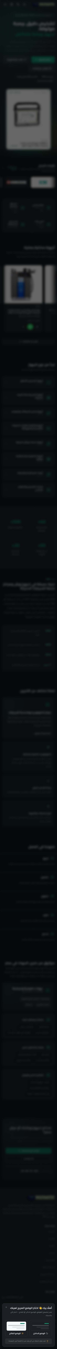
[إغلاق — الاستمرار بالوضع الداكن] (6, 1307)
